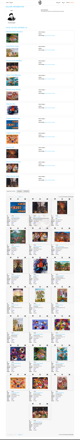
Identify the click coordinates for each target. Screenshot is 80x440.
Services (58, 2)
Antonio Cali (10, 147)
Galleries (20, 191)
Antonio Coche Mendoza (14, 60)
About (63, 2)
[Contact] (25, 199)
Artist (11, 10)
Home (7, 2)
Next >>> (21, 196)
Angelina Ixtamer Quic (13, 118)
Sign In (68, 2)
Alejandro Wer (10, 104)
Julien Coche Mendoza (13, 75)
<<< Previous (10, 196)
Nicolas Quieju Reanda (13, 89)
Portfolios (26, 191)
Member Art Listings (11, 191)
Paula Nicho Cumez (12, 46)
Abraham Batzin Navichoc (14, 32)
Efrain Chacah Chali (12, 176)
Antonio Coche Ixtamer (13, 162)
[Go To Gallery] (18, 199)
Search (11, 2)
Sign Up (72, 2)
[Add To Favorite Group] (11, 199)
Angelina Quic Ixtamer (13, 133)
